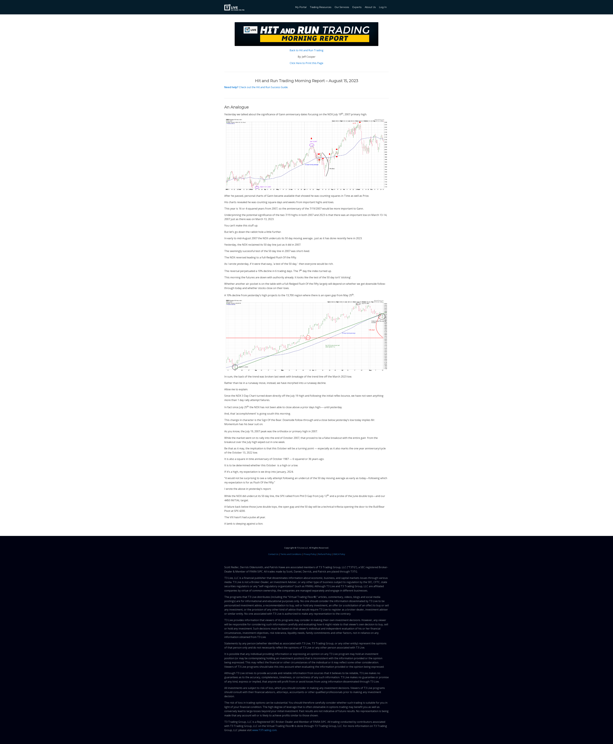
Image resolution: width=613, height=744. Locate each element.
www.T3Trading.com (264, 730)
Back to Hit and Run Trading (306, 50)
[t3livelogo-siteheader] (234, 7)
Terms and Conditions (291, 554)
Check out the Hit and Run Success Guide (263, 87)
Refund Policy (324, 554)
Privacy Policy (310, 554)
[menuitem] (301, 7)
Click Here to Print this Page (306, 63)
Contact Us (273, 554)
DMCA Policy (339, 554)
